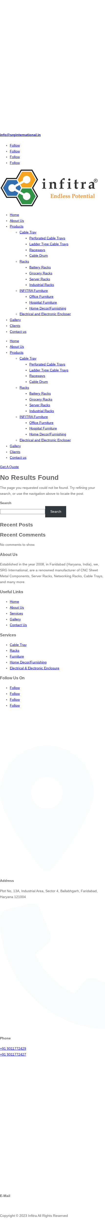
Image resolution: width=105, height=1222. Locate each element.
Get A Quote (9, 467)
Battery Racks (40, 267)
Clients (15, 326)
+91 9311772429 (13, 1048)
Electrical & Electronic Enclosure (34, 668)
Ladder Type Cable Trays (48, 244)
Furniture (17, 656)
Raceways (37, 250)
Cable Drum (38, 255)
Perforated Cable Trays (47, 238)
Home (14, 215)
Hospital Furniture (43, 302)
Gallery (15, 320)
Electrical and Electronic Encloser (45, 314)
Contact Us (18, 625)
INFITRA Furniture (34, 291)
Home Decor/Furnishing (47, 308)
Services (16, 613)
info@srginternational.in (20, 135)
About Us (17, 221)
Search (5, 503)
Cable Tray (28, 232)
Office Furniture (41, 296)
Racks (24, 261)
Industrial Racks (41, 285)
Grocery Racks (40, 273)
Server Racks (39, 279)
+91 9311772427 (13, 1054)
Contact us (18, 332)
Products (16, 226)
